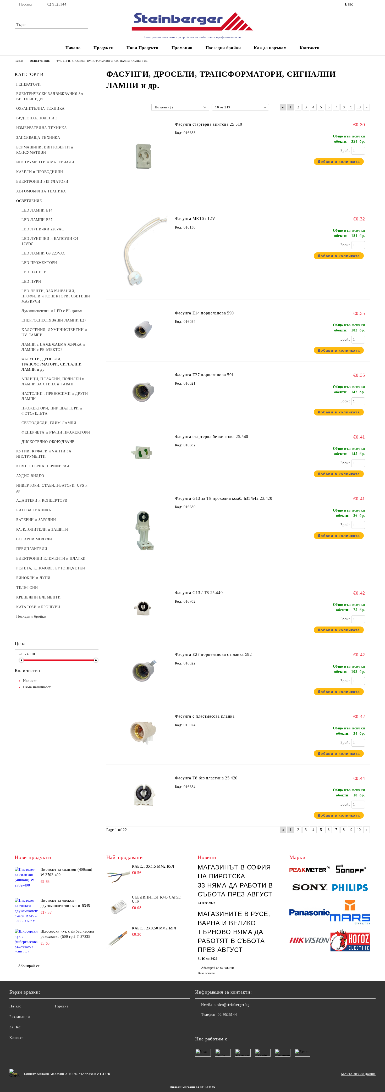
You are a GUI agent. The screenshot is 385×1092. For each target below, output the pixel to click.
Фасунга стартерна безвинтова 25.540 (211, 436)
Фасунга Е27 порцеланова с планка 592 (213, 654)
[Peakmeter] (309, 869)
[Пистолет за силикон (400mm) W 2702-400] (26, 879)
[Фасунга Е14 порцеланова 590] (143, 353)
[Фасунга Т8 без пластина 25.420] (143, 818)
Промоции (182, 48)
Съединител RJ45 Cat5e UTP (156, 899)
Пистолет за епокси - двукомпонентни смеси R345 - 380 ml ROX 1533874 (67, 903)
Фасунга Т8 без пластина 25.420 (206, 778)
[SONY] (309, 888)
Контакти (309, 48)
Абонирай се (29, 966)
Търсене (61, 1006)
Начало (72, 48)
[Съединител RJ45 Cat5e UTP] (118, 907)
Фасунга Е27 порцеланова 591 (204, 375)
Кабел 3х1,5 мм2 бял (153, 866)
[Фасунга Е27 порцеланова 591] (143, 415)
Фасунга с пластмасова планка (205, 716)
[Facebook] (199, 1025)
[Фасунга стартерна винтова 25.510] (143, 197)
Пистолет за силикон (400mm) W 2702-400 (66, 872)
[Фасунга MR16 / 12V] (143, 291)
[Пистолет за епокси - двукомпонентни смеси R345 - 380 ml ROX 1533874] (26, 910)
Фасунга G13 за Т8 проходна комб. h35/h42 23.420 (223, 498)
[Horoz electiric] (350, 941)
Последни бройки (223, 48)
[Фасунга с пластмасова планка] (143, 756)
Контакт (16, 1038)
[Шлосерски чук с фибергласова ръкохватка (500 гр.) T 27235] (26, 940)
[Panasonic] (309, 913)
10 (359, 107)
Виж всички (206, 973)
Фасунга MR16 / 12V (195, 218)
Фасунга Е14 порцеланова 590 (204, 313)
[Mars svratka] (350, 913)
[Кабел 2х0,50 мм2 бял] (118, 938)
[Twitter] (211, 1025)
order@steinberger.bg (231, 1005)
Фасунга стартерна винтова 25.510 (208, 124)
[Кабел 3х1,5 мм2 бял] (118, 876)
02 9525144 (56, 4)
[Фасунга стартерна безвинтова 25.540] (143, 477)
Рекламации (19, 1017)
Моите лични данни (358, 1074)
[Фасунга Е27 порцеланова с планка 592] (143, 695)
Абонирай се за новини (217, 968)
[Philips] (350, 888)
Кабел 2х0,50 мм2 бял (154, 928)
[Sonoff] (350, 870)
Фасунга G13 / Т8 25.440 (199, 592)
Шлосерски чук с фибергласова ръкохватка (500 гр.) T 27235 (67, 934)
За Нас (14, 1027)
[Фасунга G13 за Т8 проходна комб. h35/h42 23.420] (143, 571)
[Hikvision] (309, 941)
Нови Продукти (142, 48)
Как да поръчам (270, 48)
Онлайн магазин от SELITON (192, 1087)
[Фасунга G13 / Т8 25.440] (143, 633)
